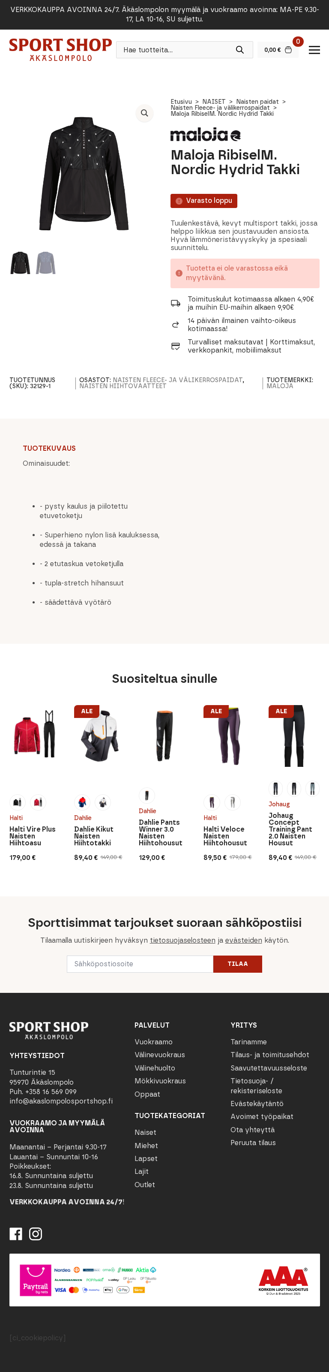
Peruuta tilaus (253, 1143)
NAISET (214, 102)
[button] (144, 113)
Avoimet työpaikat (261, 1117)
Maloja (279, 386)
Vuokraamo (154, 1042)
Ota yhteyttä (252, 1130)
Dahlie (83, 818)
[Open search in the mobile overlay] (184, 49)
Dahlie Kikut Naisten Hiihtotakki (94, 836)
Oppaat (147, 1094)
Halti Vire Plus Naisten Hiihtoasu (32, 836)
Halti (16, 818)
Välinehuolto (155, 1068)
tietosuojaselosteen (182, 940)
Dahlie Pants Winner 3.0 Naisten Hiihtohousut (160, 833)
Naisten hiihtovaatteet (123, 386)
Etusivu (181, 102)
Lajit (142, 1171)
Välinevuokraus (160, 1055)
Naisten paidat (257, 102)
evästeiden (243, 940)
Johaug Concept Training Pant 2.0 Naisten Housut (290, 829)
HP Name (9, 903)
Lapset (146, 1159)
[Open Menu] (314, 49)
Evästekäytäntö (257, 1104)
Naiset (145, 1132)
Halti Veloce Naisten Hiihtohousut (225, 836)
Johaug (279, 804)
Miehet (146, 1146)
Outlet (145, 1185)
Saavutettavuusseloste (268, 1068)
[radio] (17, 802)
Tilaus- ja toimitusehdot (269, 1055)
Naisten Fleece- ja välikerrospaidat (220, 108)
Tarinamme (248, 1042)
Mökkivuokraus (160, 1081)
